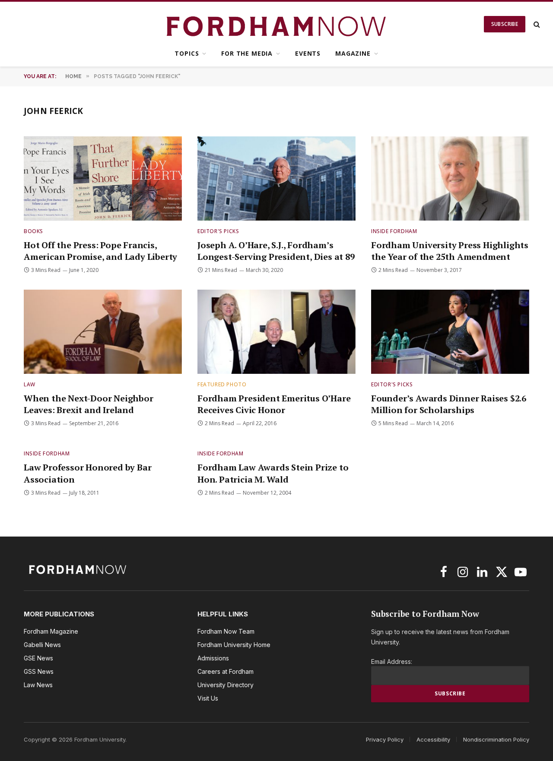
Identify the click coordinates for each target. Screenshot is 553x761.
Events (308, 53)
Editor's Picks (218, 231)
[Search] (536, 24)
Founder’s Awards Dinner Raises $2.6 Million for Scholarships (448, 404)
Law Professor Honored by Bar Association (87, 473)
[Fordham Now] (277, 24)
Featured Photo (221, 384)
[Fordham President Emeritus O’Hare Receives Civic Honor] (276, 332)
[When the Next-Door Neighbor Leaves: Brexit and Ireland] (103, 332)
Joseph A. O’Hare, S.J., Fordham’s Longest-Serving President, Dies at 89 (276, 250)
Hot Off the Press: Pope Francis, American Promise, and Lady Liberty (100, 250)
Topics (187, 53)
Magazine (353, 53)
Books (33, 231)
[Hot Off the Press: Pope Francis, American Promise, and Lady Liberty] (103, 178)
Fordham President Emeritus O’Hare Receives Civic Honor (273, 404)
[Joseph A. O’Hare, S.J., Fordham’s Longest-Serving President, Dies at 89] (276, 178)
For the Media (247, 53)
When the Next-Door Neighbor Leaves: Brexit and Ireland (88, 404)
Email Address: (391, 661)
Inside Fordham (394, 231)
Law (29, 384)
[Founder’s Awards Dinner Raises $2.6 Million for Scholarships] (450, 332)
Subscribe (504, 24)
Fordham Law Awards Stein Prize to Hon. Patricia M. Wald (272, 473)
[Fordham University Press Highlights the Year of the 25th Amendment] (450, 178)
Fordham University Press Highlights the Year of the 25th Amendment (449, 250)
